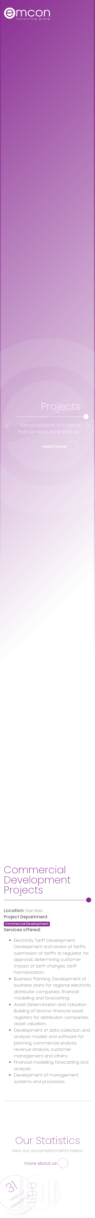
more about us (41, 1163)
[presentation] (7, 426)
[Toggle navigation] (85, 15)
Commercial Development (27, 924)
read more (55, 446)
